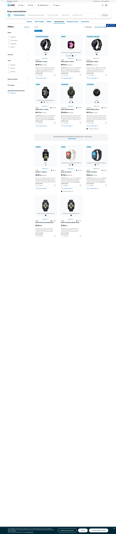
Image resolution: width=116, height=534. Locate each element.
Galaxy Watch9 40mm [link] (93, 109)
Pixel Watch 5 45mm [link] (92, 61)
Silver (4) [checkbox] (13, 71)
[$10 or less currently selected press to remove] (41, 31)
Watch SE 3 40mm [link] (66, 172)
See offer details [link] (39, 73)
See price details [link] (39, 234)
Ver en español (105, 1)
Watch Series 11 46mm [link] (42, 109)
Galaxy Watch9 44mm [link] (67, 109)
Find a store (96, 1)
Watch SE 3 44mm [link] (92, 172)
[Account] (107, 5)
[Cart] (103, 5)
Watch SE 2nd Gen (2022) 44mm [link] (70, 222)
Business (15, 1)
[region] (45, 57)
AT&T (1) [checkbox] (13, 47)
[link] (42, 37)
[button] (89, 27)
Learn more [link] (72, 138)
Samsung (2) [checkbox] (14, 40)
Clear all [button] (26, 27)
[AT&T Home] (11, 5)
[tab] (29, 21)
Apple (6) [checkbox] (13, 37)
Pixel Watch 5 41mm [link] (41, 61)
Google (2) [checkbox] (13, 43)
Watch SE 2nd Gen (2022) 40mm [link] (44, 222)
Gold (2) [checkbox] (13, 68)
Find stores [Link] (13, 93)
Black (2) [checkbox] (13, 65)
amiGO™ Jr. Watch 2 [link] (41, 172)
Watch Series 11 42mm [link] (67, 61)
